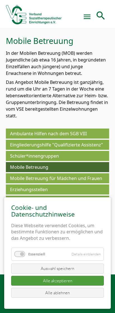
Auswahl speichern (57, 268)
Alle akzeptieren (57, 280)
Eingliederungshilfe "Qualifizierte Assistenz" (56, 145)
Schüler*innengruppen (34, 156)
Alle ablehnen (57, 292)
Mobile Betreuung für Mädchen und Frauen (56, 178)
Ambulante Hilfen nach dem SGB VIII (48, 134)
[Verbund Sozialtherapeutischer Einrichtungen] (34, 17)
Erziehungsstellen (29, 189)
